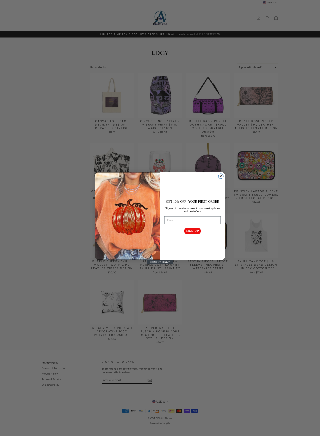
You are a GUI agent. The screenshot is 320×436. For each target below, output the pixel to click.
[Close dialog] (220, 176)
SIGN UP (192, 231)
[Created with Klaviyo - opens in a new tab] (160, 262)
